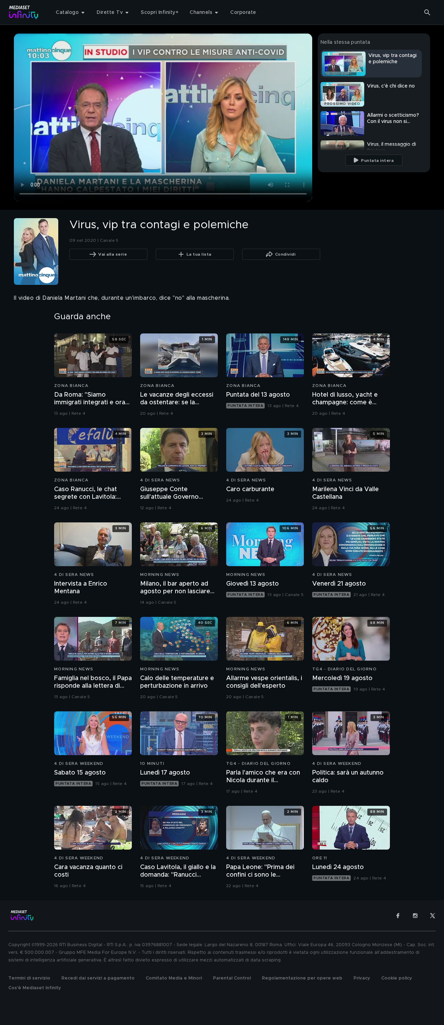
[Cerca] (427, 12)
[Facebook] (398, 915)
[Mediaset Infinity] (23, 12)
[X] (432, 915)
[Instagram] (415, 915)
